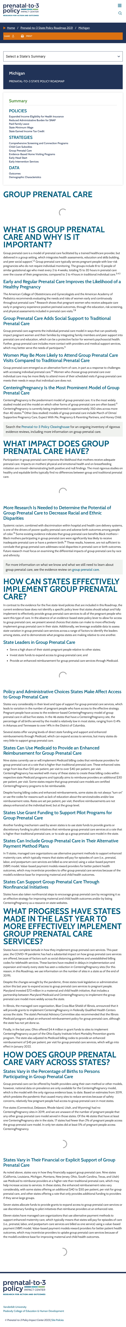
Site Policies (58, 1320)
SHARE (7, 36)
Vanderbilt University (14, 1306)
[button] (27, 36)
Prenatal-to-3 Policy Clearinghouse (45, 427)
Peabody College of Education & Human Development (33, 1311)
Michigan (84, 28)
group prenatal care (85, 570)
